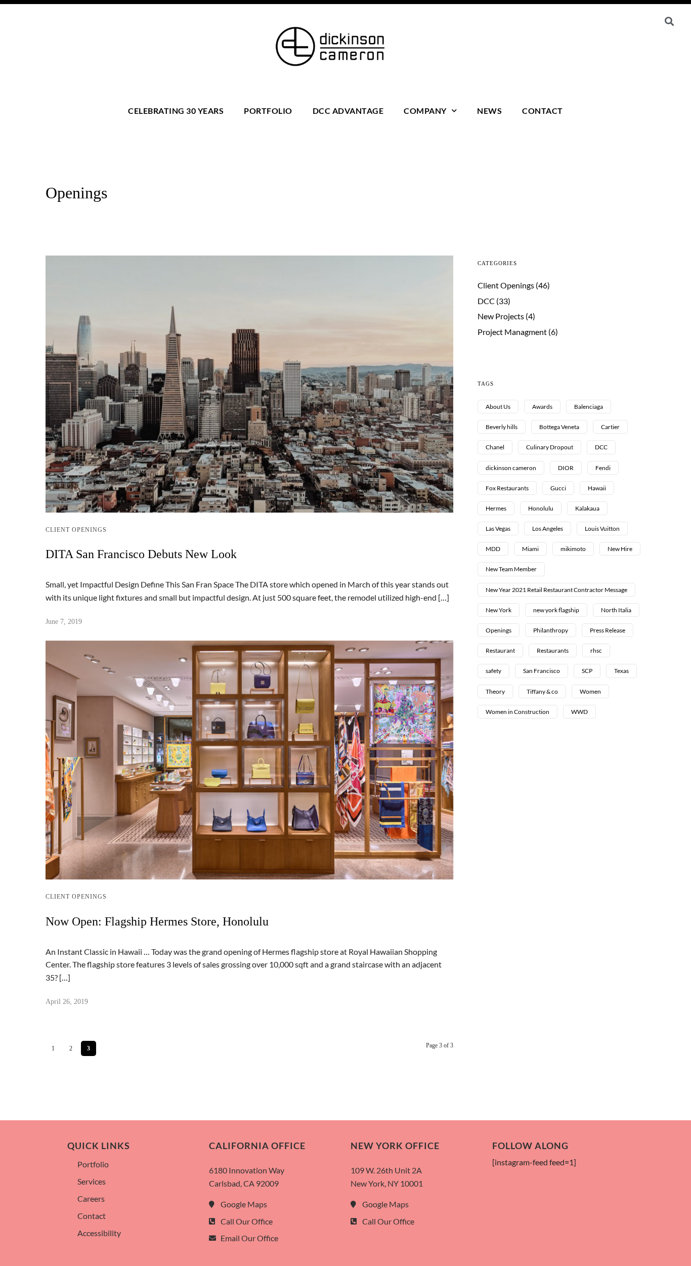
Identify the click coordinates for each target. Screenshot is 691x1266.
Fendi (603, 468)
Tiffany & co (542, 691)
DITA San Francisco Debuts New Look (141, 554)
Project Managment (512, 331)
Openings (498, 630)
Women (590, 691)
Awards (542, 406)
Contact (542, 110)
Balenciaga (588, 406)
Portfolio (268, 110)
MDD (493, 549)
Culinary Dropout (549, 447)
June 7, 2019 (64, 621)
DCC (486, 301)
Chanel (495, 447)
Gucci (558, 488)
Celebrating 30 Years (176, 110)
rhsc (596, 650)
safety (493, 670)
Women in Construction (517, 711)
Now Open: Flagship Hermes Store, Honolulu (157, 921)
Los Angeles (547, 528)
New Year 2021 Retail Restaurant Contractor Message (556, 590)
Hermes (496, 508)
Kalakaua (587, 508)
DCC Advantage (348, 110)
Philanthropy (550, 630)
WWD (579, 711)
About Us (498, 406)
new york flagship (556, 610)
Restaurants (553, 650)
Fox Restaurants (507, 488)
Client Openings (76, 529)
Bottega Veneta (559, 427)
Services (91, 1181)
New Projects (501, 316)
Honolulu (540, 508)
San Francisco (541, 670)
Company (425, 110)
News (489, 110)
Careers (91, 1198)
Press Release (607, 630)
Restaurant (500, 650)
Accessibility (99, 1233)
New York (498, 610)
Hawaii (597, 488)
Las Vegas (498, 528)
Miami (530, 549)
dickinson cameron (511, 468)
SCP (587, 670)
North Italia (616, 610)
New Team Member (511, 569)
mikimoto (573, 549)
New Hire (620, 549)
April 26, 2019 (67, 1001)
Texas (621, 670)
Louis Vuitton (602, 528)
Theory (495, 691)
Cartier (610, 427)
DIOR (566, 468)
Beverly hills (501, 427)
